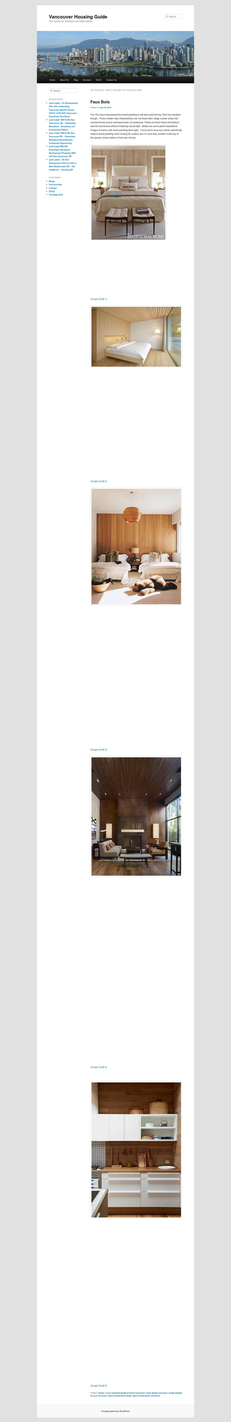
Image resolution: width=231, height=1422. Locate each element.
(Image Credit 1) (98, 299)
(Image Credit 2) (98, 481)
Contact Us (111, 79)
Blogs (101, 1392)
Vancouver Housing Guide (78, 16)
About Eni (64, 79)
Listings (53, 187)
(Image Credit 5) (98, 1385)
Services (87, 79)
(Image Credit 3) (98, 749)
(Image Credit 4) (98, 1067)
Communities (55, 184)
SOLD (98, 79)
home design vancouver (157, 1392)
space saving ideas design (120, 1395)
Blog (76, 79)
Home (52, 79)
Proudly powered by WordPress (115, 1411)
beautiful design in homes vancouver (128, 1392)
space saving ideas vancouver (146, 1395)
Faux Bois (100, 102)
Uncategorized (56, 194)
